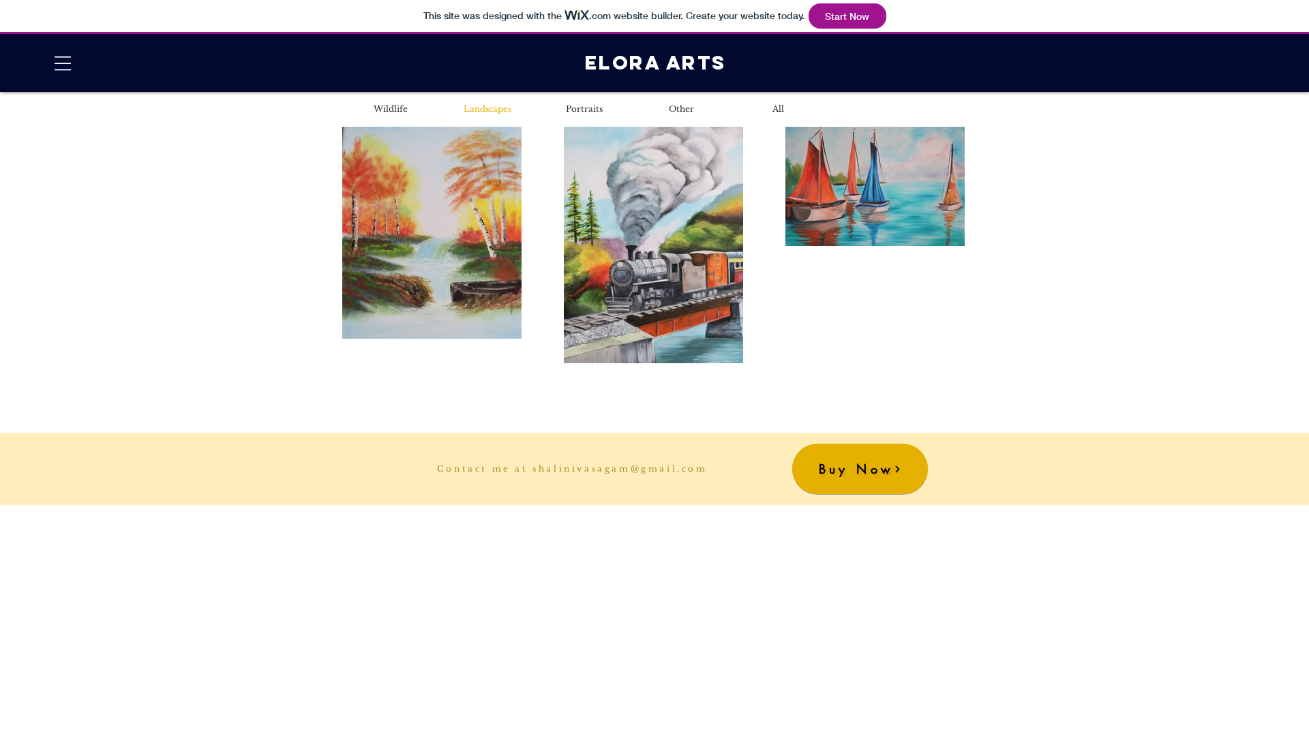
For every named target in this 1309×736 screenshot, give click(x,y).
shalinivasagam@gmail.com (619, 468)
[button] (63, 63)
